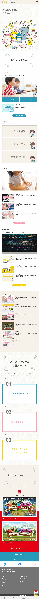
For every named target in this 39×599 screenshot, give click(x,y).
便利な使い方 (3, 582)
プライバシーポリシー (23, 593)
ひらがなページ (22, 581)
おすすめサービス (4, 586)
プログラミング (4, 579)
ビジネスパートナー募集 (18, 559)
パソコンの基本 (4, 581)
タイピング (3, 578)
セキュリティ (3, 585)
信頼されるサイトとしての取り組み (25, 579)
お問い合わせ (14, 593)
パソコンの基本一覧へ (18, 115)
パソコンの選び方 (10, 99)
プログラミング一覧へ (18, 285)
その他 (2, 588)
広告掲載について (18, 554)
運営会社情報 (18, 593)
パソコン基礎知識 (28, 99)
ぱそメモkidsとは (22, 578)
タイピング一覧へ (18, 222)
